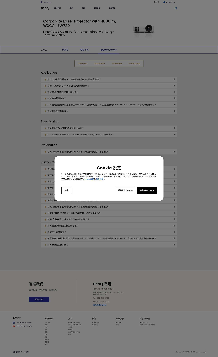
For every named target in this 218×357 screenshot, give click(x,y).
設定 (66, 190)
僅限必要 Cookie (125, 190)
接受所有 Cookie (147, 190)
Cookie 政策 (89, 179)
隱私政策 (99, 179)
